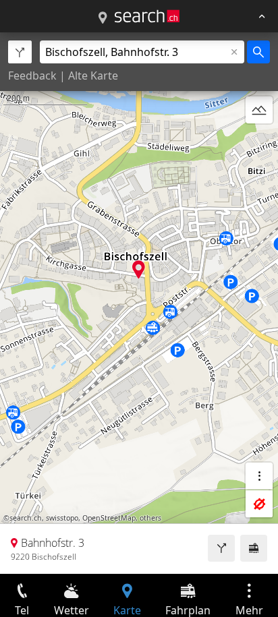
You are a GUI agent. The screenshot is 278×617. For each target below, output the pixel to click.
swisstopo (62, 518)
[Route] (221, 548)
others (150, 518)
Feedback (32, 75)
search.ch (25, 518)
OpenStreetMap (109, 518)
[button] (138, 269)
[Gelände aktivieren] (259, 109)
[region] (139, 303)
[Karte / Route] (103, 18)
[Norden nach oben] (259, 142)
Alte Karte (93, 75)
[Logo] (147, 16)
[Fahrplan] (253, 548)
